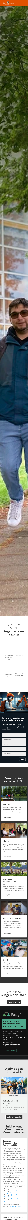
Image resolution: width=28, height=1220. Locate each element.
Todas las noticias (14, 1002)
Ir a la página (7, 817)
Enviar (22, 759)
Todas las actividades (14, 1117)
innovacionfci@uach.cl (16, 1206)
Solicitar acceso (10, 1051)
